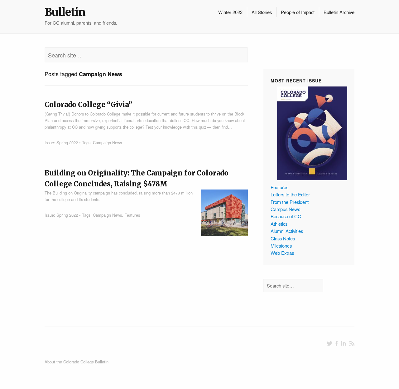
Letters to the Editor (290, 194)
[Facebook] (336, 343)
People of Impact (298, 12)
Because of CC (286, 216)
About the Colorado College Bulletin (76, 362)
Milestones (281, 245)
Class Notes (283, 238)
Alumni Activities (287, 231)
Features (132, 215)
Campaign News (107, 142)
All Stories (262, 12)
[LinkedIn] (343, 343)
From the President (290, 202)
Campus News (285, 209)
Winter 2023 (230, 12)
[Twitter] (329, 343)
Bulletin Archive (339, 12)
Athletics (279, 223)
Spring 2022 (67, 142)
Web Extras (282, 252)
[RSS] (351, 343)
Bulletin (65, 12)
